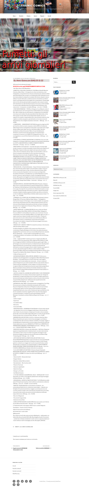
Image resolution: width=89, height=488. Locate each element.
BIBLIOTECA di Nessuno (58, 177)
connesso (21, 439)
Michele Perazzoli (30, 78)
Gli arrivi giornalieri (26, 426)
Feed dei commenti (17, 471)
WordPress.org (16, 473)
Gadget (55, 190)
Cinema (28, 16)
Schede (55, 198)
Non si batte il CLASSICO (58, 195)
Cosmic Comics (33, 5)
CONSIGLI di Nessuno (58, 182)
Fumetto (21, 16)
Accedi (49, 16)
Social (35, 16)
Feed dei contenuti (17, 468)
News (14, 16)
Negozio (42, 16)
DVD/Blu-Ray (56, 185)
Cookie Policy (42, 481)
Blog (54, 180)
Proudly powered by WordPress (53, 481)
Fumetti (17, 426)
